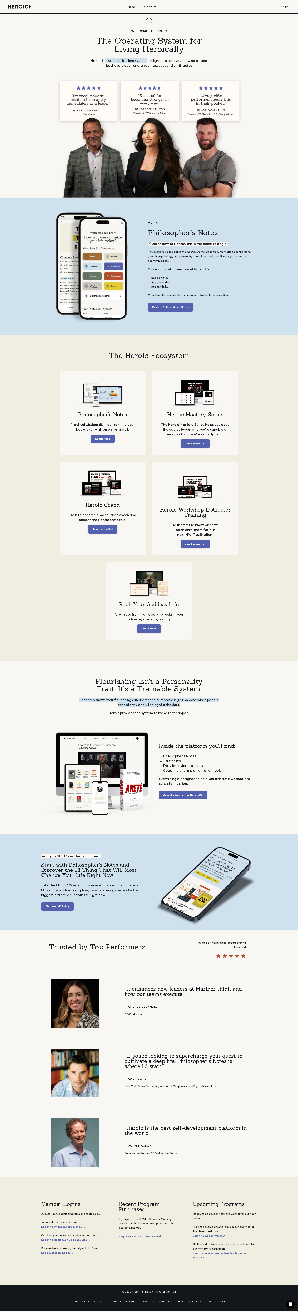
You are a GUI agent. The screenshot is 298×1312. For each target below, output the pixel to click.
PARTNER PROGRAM (217, 1301)
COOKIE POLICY (165, 1301)
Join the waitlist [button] (195, 443)
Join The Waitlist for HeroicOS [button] (183, 795)
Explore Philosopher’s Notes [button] (170, 307)
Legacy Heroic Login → (57, 1252)
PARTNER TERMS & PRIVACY (190, 1301)
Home (132, 6)
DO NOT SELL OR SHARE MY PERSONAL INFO (133, 1301)
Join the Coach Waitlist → (211, 1235)
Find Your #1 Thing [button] (57, 906)
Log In (285, 6)
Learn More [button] (102, 438)
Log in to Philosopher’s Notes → (63, 1226)
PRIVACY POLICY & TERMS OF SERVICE (89, 1301)
